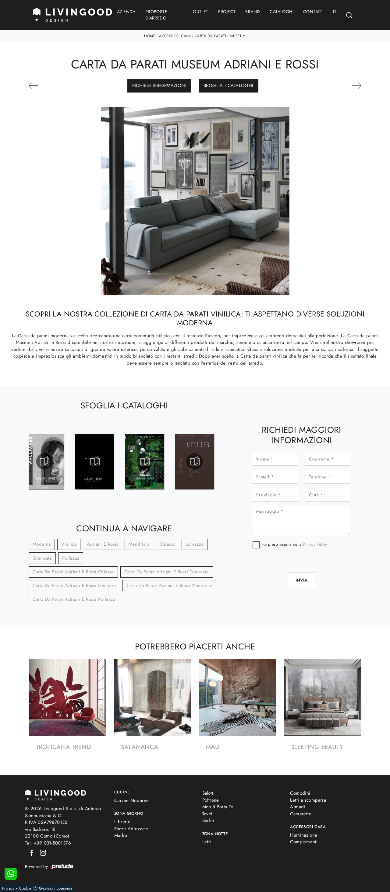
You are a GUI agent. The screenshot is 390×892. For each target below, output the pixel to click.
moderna (42, 544)
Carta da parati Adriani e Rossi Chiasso (73, 571)
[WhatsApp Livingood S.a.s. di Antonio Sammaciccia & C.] (11, 874)
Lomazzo (195, 544)
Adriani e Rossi (102, 544)
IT (334, 12)
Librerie (122, 821)
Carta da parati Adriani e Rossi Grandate (166, 571)
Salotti (208, 793)
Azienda (126, 12)
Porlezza (70, 558)
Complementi (303, 841)
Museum (238, 36)
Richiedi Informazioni (159, 85)
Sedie (208, 820)
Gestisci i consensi (55, 888)
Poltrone (210, 800)
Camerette (300, 813)
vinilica (68, 544)
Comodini (300, 793)
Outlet (200, 12)
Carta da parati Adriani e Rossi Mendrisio (169, 585)
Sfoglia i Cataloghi (229, 85)
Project (227, 12)
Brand (252, 12)
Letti (206, 841)
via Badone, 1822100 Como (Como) (47, 833)
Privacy (8, 888)
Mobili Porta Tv (217, 806)
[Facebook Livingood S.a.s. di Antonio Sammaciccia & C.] (30, 852)
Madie (120, 835)
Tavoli (208, 813)
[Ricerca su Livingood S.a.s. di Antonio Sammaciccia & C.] (349, 15)
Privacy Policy (315, 544)
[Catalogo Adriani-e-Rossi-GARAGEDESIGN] (94, 461)
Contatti (313, 12)
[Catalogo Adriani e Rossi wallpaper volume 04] (44, 461)
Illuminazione (303, 835)
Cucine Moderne (131, 800)
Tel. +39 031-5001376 (48, 843)
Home (149, 36)
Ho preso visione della (294, 544)
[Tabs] (53, 85)
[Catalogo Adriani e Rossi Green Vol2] (144, 461)
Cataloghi (281, 12)
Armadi (297, 806)
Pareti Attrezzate (131, 828)
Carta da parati (210, 36)
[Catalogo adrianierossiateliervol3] (194, 461)
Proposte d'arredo (156, 15)
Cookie (25, 888)
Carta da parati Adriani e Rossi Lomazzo (74, 585)
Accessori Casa (175, 36)
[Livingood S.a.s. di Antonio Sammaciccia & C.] (55, 794)
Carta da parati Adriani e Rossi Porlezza (74, 599)
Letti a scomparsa (308, 800)
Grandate (42, 558)
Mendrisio (139, 544)
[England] (336, 85)
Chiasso (168, 544)
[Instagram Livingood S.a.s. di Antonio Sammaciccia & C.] (41, 852)
